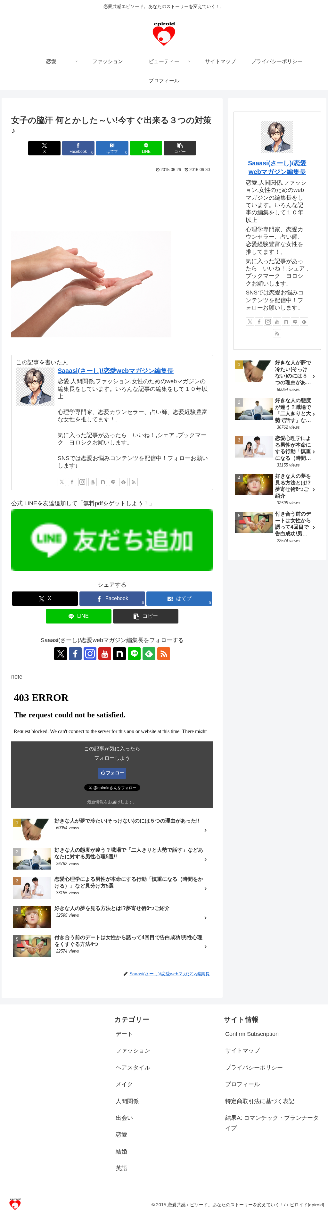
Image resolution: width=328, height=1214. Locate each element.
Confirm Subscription (252, 1034)
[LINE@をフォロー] (113, 482)
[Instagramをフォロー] (82, 482)
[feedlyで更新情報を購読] (123, 482)
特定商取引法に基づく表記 (259, 1101)
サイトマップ (242, 1050)
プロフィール (242, 1084)
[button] (180, 148)
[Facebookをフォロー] (72, 482)
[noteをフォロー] (103, 482)
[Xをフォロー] (62, 482)
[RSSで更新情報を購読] (133, 482)
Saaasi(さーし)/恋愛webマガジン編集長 (116, 370)
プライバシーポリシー (254, 1067)
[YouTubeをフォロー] (92, 482)
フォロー (115, 772)
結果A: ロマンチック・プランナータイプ (272, 1123)
